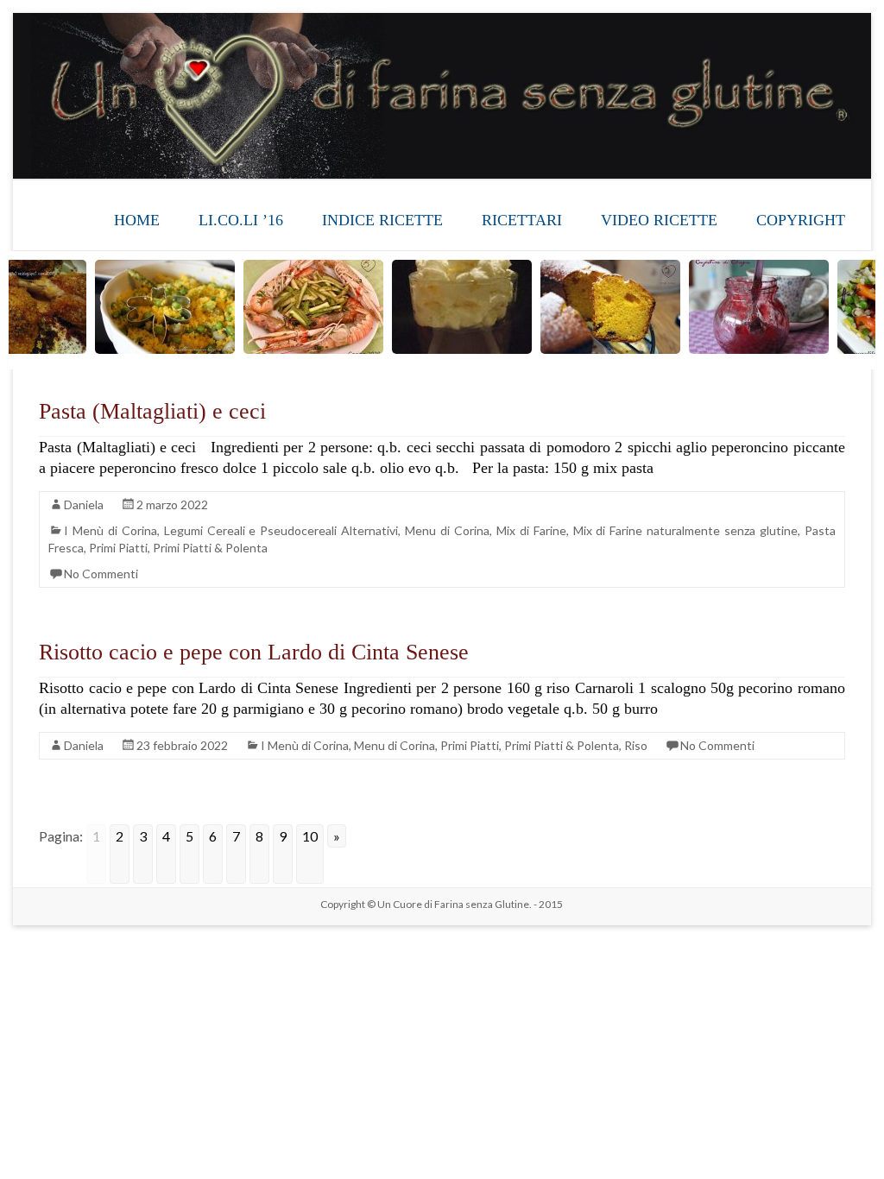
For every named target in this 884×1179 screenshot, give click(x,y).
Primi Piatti (118, 547)
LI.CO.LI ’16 (241, 220)
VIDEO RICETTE (659, 220)
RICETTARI (522, 220)
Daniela (84, 504)
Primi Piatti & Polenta (210, 547)
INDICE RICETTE (382, 220)
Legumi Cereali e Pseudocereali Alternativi (281, 530)
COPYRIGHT (800, 220)
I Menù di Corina (110, 530)
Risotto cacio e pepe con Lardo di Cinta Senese (254, 652)
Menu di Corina (447, 530)
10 (310, 836)
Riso (635, 745)
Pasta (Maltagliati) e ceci (152, 411)
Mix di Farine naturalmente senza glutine (685, 530)
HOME (137, 220)
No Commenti (101, 573)
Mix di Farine (531, 530)
